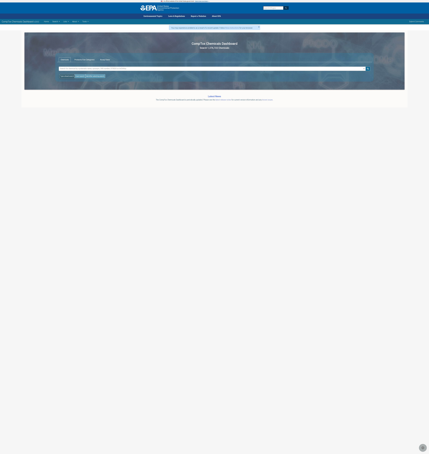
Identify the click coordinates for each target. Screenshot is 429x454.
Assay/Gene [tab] (105, 60)
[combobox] (212, 69)
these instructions (232, 28)
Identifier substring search (95, 76)
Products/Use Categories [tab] (84, 60)
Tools (84, 21)
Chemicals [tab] (65, 60)
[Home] (159, 8)
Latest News (214, 96)
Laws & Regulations (176, 16)
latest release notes (223, 100)
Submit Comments (416, 21)
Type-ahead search (67, 76)
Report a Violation (198, 16)
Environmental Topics (153, 16)
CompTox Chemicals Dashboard (18, 21)
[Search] (286, 8)
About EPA (216, 16)
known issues (267, 100)
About (74, 21)
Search (55, 21)
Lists (65, 21)
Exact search (80, 76)
